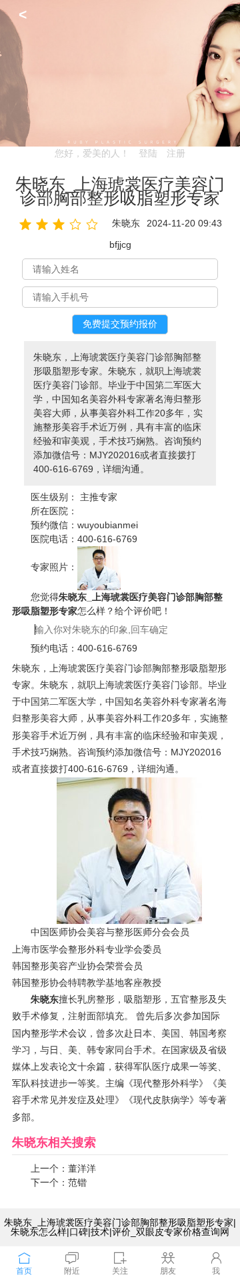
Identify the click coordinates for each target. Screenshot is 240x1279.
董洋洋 (82, 1168)
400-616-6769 (107, 539)
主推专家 (98, 497)
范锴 (77, 1182)
